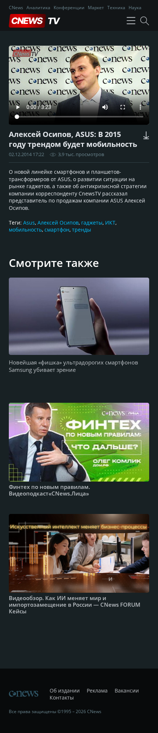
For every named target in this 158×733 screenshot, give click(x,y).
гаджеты (92, 222)
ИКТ (110, 222)
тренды (81, 229)
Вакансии (127, 690)
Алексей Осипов (58, 222)
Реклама (97, 690)
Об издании (65, 690)
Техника (116, 7)
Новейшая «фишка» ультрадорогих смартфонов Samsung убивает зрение (73, 366)
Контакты (62, 697)
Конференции (69, 7)
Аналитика (38, 7)
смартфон (56, 229)
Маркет (96, 7)
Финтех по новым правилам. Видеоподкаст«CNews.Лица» (49, 490)
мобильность (25, 229)
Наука (135, 7)
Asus (29, 222)
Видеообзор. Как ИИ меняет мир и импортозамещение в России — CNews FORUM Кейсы (74, 604)
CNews (16, 7)
